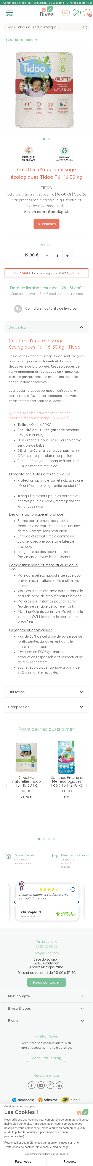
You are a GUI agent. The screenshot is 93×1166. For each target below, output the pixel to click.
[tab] (46, 327)
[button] (46, 273)
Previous (8, 785)
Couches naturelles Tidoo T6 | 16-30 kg (26, 781)
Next (85, 785)
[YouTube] (41, 1085)
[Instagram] (50, 1085)
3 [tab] (49, 839)
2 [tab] (49, 139)
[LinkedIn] (60, 1085)
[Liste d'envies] (66, 12)
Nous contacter (46, 982)
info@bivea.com (46, 953)
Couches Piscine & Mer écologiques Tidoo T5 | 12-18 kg (66, 781)
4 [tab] (54, 839)
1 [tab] (44, 139)
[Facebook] (32, 1085)
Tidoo (46, 187)
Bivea (46, 11)
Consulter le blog (46, 1058)
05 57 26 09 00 (47, 946)
